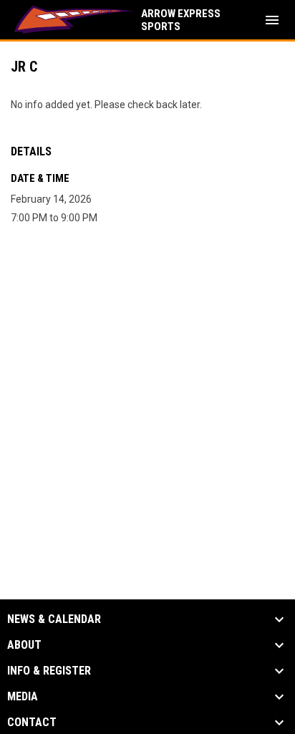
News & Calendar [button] (54, 619)
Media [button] (22, 696)
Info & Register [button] (49, 671)
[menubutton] (272, 20)
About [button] (24, 645)
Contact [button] (32, 722)
